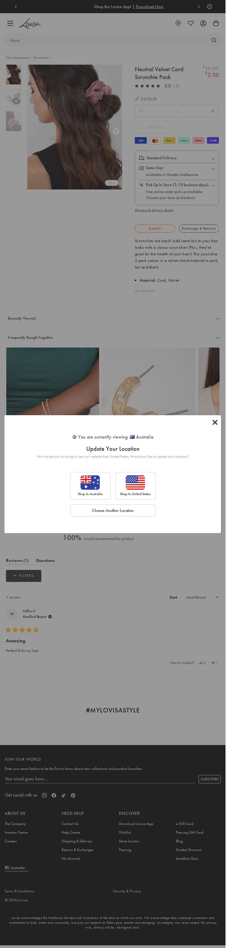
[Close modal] (215, 422)
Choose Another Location (113, 510)
